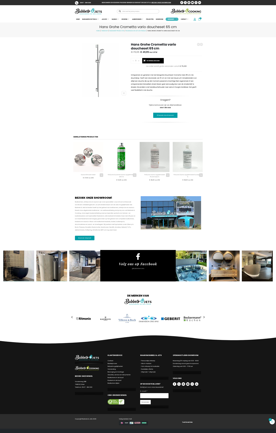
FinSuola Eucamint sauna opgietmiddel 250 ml (121, 176)
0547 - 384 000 (85, 3)
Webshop (105, 31)
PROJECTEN (149, 19)
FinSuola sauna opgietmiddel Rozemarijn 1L (154, 176)
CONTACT (184, 19)
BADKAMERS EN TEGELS (89, 19)
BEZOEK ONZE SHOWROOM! (161, 3)
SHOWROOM (159, 19)
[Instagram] (196, 2)
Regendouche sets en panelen (136, 31)
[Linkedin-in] (199, 2)
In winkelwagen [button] (101, 175)
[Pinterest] (188, 2)
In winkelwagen (153, 61)
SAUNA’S (114, 19)
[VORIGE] (198, 44)
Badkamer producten (116, 31)
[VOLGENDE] (201, 44)
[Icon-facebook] (181, 2)
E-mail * (144, 391)
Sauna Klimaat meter (88, 175)
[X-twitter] (185, 2)
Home (98, 31)
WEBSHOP (171, 19)
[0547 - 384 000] (76, 3)
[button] (72, 317)
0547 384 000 (165, 108)
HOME (78, 19)
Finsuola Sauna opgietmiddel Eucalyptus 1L (188, 176)
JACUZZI (104, 19)
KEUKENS (124, 19)
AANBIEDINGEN (136, 19)
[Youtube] (192, 2)
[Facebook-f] (174, 384)
